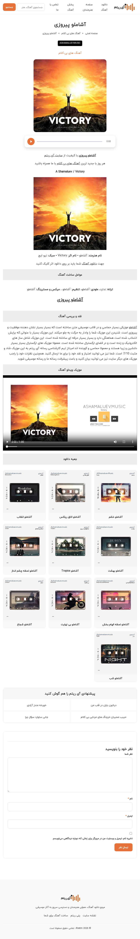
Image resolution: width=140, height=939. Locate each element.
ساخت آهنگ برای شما (56, 915)
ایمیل (129, 816)
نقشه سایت (89, 915)
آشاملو (133, 327)
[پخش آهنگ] (31, 141)
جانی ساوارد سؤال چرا (36, 717)
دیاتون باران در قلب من (103, 705)
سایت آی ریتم (53, 155)
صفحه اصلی (91, 33)
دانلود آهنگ (89, 263)
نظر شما (129, 754)
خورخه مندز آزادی (36, 705)
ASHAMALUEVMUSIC (70, 43)
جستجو (9, 7)
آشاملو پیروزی (70, 299)
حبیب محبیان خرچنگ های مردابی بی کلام (103, 717)
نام (130, 799)
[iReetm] (124, 7)
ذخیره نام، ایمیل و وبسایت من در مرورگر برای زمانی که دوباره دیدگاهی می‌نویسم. (92, 838)
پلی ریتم (75, 915)
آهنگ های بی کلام (70, 33)
